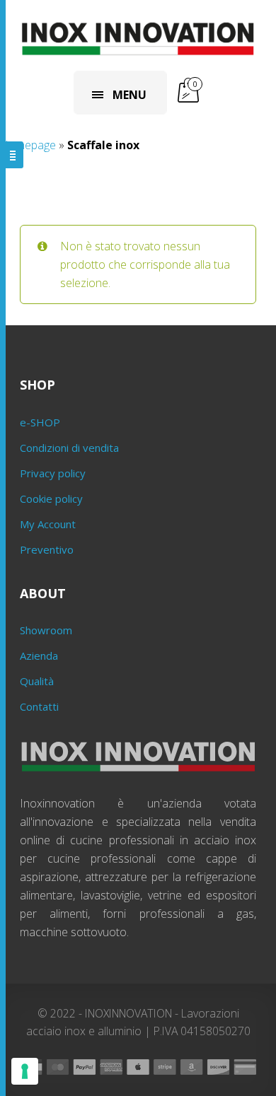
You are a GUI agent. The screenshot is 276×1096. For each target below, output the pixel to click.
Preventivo (47, 549)
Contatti (39, 706)
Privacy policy (53, 473)
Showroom (46, 630)
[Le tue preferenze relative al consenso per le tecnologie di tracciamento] (24, 1071)
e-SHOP (40, 422)
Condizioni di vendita (69, 448)
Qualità (37, 681)
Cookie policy (51, 498)
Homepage (28, 145)
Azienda (39, 655)
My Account (48, 524)
